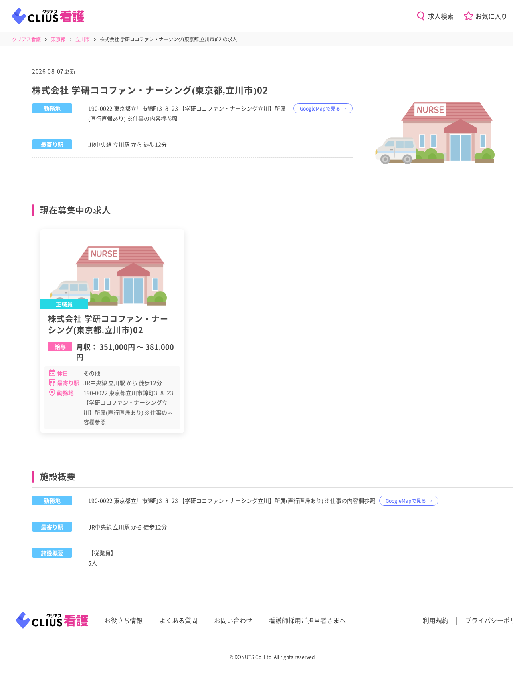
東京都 (58, 39)
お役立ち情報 (123, 620)
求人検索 (441, 16)
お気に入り (491, 16)
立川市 (82, 39)
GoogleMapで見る (320, 108)
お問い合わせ (233, 620)
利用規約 (435, 620)
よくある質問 (178, 620)
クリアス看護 (26, 39)
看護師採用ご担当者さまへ (307, 620)
